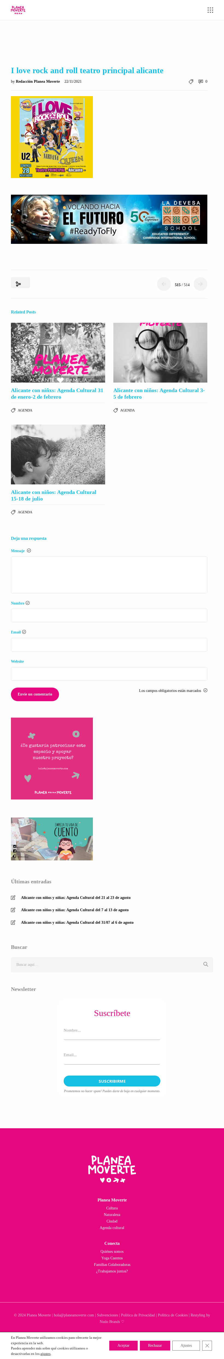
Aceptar (123, 1345)
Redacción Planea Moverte (38, 81)
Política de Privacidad (138, 1315)
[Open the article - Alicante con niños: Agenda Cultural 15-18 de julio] (58, 454)
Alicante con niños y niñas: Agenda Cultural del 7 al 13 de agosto (75, 910)
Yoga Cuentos (112, 1258)
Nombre (17, 603)
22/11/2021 (73, 81)
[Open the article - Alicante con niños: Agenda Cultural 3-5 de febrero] (160, 353)
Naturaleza (112, 1215)
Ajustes (186, 1345)
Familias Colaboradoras (112, 1265)
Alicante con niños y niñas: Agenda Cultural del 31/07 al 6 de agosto (77, 922)
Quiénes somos (112, 1252)
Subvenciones (107, 1315)
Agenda (25, 410)
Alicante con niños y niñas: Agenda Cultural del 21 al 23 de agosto (76, 898)
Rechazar (155, 1345)
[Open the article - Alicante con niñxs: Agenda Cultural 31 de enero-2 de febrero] (58, 353)
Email (16, 632)
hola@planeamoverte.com (74, 1315)
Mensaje (18, 551)
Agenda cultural (112, 1228)
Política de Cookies (173, 1315)
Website (17, 661)
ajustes (45, 1354)
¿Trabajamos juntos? (112, 1271)
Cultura (112, 1208)
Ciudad (112, 1221)
